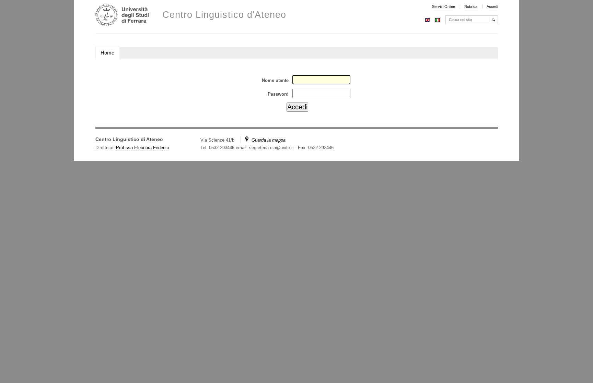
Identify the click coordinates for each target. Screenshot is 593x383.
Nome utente (275, 80)
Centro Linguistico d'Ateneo (224, 15)
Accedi (492, 6)
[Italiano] (437, 19)
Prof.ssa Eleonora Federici (142, 147)
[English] (427, 19)
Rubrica (470, 6)
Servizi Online (443, 6)
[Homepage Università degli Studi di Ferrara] (122, 15)
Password (278, 94)
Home (107, 53)
